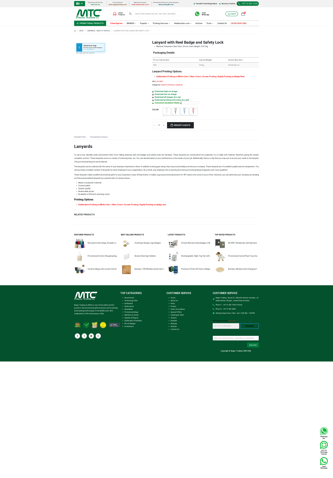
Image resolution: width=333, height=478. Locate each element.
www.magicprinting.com (118, 4)
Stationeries (129, 306)
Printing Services (160, 23)
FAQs (173, 303)
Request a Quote (182, 125)
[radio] (167, 112)
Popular (143, 23)
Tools (208, 23)
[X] (84, 336)
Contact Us (222, 23)
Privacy (173, 306)
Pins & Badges (130, 323)
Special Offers (176, 312)
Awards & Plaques (131, 318)
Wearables (128, 309)
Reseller (174, 321)
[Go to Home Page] (75, 30)
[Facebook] (77, 336)
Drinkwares (128, 303)
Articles (199, 23)
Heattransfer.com (182, 23)
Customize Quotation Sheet (167, 103)
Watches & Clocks (131, 315)
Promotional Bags (131, 312)
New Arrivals (129, 298)
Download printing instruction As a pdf (172, 100)
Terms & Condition (178, 309)
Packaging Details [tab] (99, 137)
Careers (174, 318)
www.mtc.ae (95, 4)
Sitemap (174, 323)
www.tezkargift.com (166, 4)
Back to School (167, 85)
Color (155, 110)
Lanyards (178, 85)
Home (173, 298)
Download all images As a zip (168, 97)
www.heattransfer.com (140, 4)
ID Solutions (129, 326)
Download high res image (166, 91)
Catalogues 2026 (177, 315)
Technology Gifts (131, 301)
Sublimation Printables (133, 321)
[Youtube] (91, 336)
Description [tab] (80, 137)
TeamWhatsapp (205, 14)
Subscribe (249, 326)
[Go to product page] (79, 243)
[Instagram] (98, 336)
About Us (174, 301)
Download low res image (166, 94)
